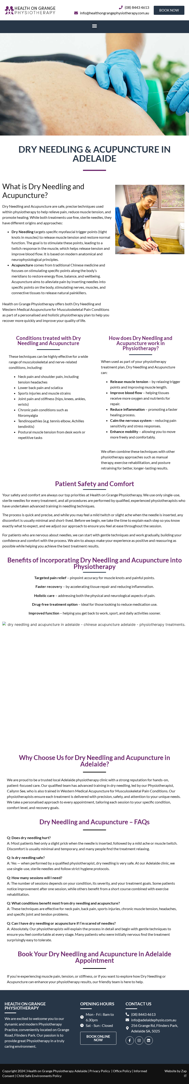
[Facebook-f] (130, 1040)
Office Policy (121, 1071)
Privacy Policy (99, 1071)
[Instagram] (139, 1040)
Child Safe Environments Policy (39, 1076)
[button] (94, 26)
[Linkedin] (149, 1040)
